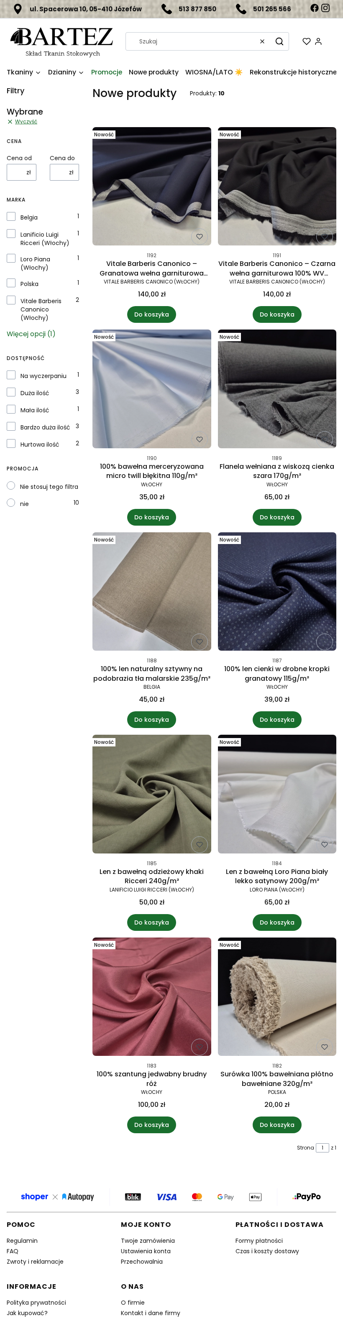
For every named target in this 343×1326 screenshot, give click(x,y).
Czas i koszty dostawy (267, 1251)
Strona (305, 1147)
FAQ (12, 1251)
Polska (29, 284)
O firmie (133, 1302)
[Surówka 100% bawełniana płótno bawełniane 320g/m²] (277, 998)
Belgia (29, 217)
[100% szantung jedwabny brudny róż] (151, 998)
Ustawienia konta (146, 1251)
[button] (279, 41)
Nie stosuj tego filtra (49, 487)
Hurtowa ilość (39, 444)
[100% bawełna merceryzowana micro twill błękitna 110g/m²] (151, 390)
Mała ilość (34, 410)
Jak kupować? (27, 1313)
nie (24, 504)
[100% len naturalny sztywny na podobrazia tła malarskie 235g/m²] (151, 593)
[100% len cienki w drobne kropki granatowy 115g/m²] (277, 593)
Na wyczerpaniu (43, 376)
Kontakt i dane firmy (150, 1313)
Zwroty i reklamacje (35, 1261)
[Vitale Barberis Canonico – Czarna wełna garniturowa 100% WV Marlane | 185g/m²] (277, 188)
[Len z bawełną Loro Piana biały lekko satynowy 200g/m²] (277, 795)
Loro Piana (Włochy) (35, 263)
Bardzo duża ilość (45, 427)
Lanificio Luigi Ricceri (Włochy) (44, 238)
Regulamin (22, 1241)
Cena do (62, 158)
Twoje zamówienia (148, 1241)
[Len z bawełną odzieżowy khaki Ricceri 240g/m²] (151, 795)
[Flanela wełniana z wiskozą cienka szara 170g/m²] (277, 390)
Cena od (19, 158)
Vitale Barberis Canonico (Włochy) (40, 309)
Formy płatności (259, 1241)
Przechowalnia (142, 1261)
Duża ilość (34, 393)
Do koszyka (151, 314)
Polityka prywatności (36, 1302)
